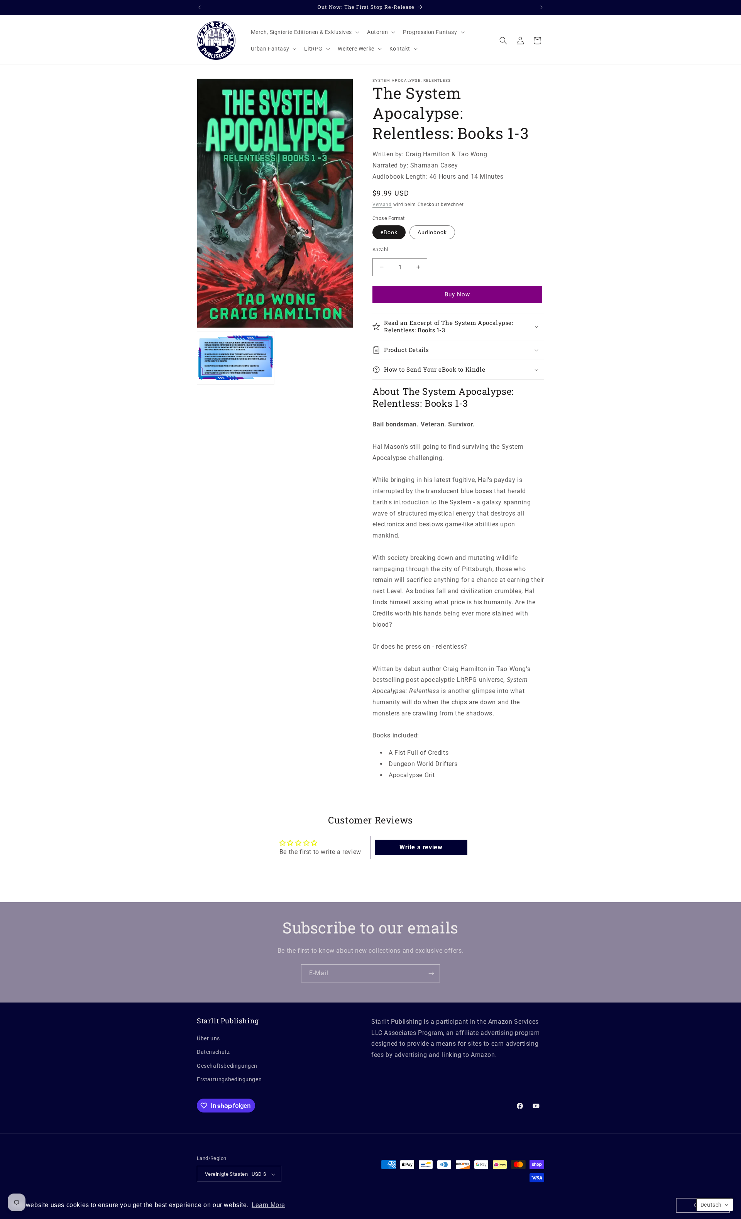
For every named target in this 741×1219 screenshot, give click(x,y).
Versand (382, 204)
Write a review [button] (420, 847)
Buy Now (370, 1202)
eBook (389, 232)
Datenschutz (213, 1052)
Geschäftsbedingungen (227, 1066)
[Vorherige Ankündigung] (199, 7)
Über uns (208, 1038)
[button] (304, 32)
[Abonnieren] (431, 973)
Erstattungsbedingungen (229, 1079)
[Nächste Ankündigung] (541, 7)
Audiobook (432, 232)
